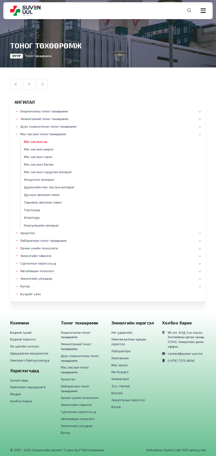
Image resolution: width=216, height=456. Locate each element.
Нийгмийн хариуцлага (28, 387)
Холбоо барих (21, 401)
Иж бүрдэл (120, 372)
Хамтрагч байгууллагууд (29, 360)
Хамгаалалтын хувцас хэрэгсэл (129, 341)
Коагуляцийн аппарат (41, 225)
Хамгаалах (120, 358)
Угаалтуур (32, 217)
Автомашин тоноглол (37, 271)
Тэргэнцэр (32, 210)
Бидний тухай (21, 332)
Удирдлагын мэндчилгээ (29, 353)
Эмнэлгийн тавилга (35, 256)
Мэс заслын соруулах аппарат (48, 172)
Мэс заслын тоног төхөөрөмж (43, 134)
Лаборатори (120, 351)
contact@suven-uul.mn (185, 353)
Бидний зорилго (23, 339)
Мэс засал (119, 365)
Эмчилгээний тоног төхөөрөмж (44, 119)
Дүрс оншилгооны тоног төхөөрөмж (48, 126)
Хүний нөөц (19, 380)
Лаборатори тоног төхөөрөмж (43, 240)
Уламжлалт (120, 379)
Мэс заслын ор (36, 141)
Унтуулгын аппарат (39, 179)
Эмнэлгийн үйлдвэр (36, 278)
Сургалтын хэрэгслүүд (38, 263)
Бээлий (117, 393)
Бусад (25, 286)
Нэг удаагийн (121, 332)
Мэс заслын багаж (38, 164)
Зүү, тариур (120, 386)
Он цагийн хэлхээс (24, 346)
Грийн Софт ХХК (176, 450)
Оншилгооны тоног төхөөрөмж (44, 111)
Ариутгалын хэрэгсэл (128, 400)
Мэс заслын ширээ (38, 149)
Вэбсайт (153, 450)
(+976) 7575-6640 (181, 360)
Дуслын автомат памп (42, 195)
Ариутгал (27, 233)
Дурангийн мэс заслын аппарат (49, 187)
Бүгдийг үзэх (30, 294)
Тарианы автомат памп (43, 202)
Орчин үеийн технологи (39, 248)
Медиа (15, 394)
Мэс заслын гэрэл (38, 157)
